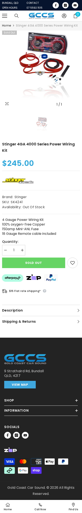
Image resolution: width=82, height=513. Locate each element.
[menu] (4, 15)
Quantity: (10, 241)
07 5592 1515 (34, 8)
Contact (32, 3)
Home (6, 25)
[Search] (16, 15)
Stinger (21, 197)
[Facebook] (7, 435)
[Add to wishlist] (72, 263)
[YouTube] (25, 435)
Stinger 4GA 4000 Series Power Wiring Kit (38, 147)
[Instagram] (16, 435)
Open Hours (9, 8)
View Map (20, 385)
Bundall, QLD (10, 3)
